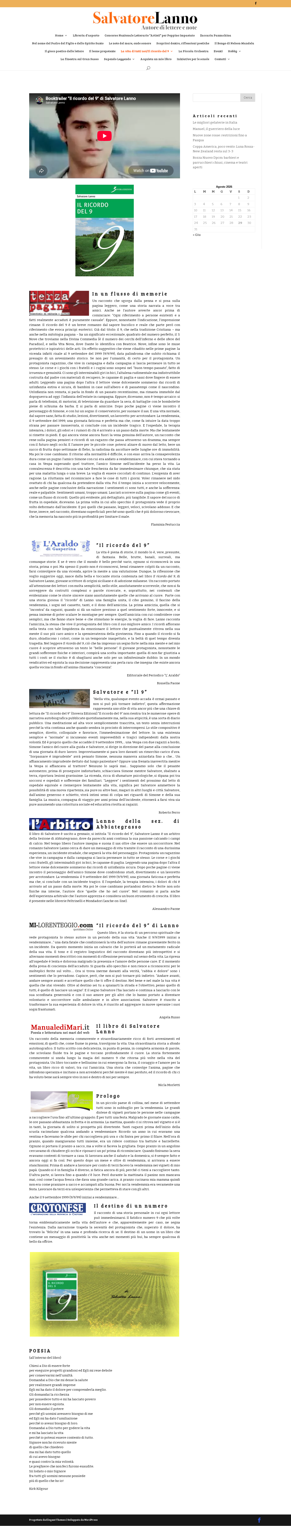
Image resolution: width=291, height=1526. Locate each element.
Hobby (232, 51)
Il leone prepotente (102, 51)
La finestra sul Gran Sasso (80, 59)
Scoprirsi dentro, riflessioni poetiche (182, 43)
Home (59, 35)
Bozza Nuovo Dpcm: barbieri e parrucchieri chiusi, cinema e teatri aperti (220, 162)
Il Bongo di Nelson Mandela (234, 43)
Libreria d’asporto (86, 35)
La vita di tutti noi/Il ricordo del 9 (145, 51)
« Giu (197, 235)
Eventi (218, 51)
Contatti (220, 59)
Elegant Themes (56, 1520)
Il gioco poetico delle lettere (64, 51)
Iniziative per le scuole (193, 59)
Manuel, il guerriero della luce (216, 129)
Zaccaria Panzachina (215, 35)
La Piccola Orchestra (194, 51)
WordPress (91, 1520)
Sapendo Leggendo (117, 59)
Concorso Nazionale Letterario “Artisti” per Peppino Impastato (150, 35)
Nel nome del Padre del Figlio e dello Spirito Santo (68, 43)
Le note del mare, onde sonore (130, 43)
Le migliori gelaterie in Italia (215, 122)
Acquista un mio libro (155, 59)
